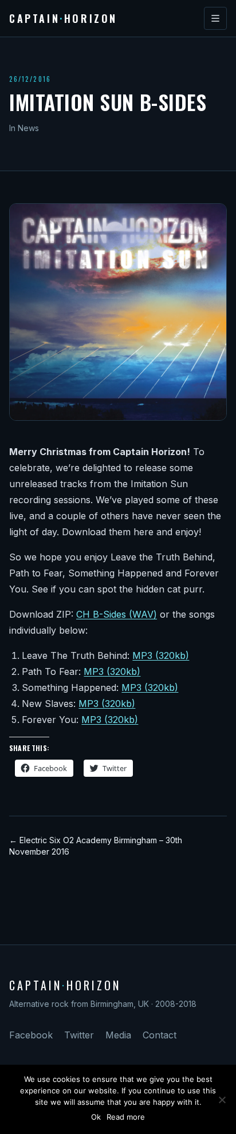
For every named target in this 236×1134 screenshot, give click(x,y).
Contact (159, 1035)
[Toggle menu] (215, 18)
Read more (126, 1116)
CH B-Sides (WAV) (116, 614)
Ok (96, 1116)
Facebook (31, 1035)
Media (118, 1035)
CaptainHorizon (63, 18)
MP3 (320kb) (160, 655)
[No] (221, 1099)
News (28, 128)
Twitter (79, 1035)
